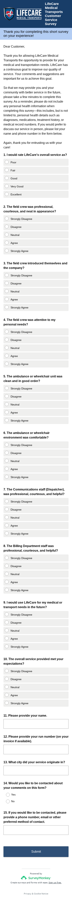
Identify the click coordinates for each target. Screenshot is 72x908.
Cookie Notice (41, 893)
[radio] (5, 161)
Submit (36, 851)
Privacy (27, 893)
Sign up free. (55, 882)
